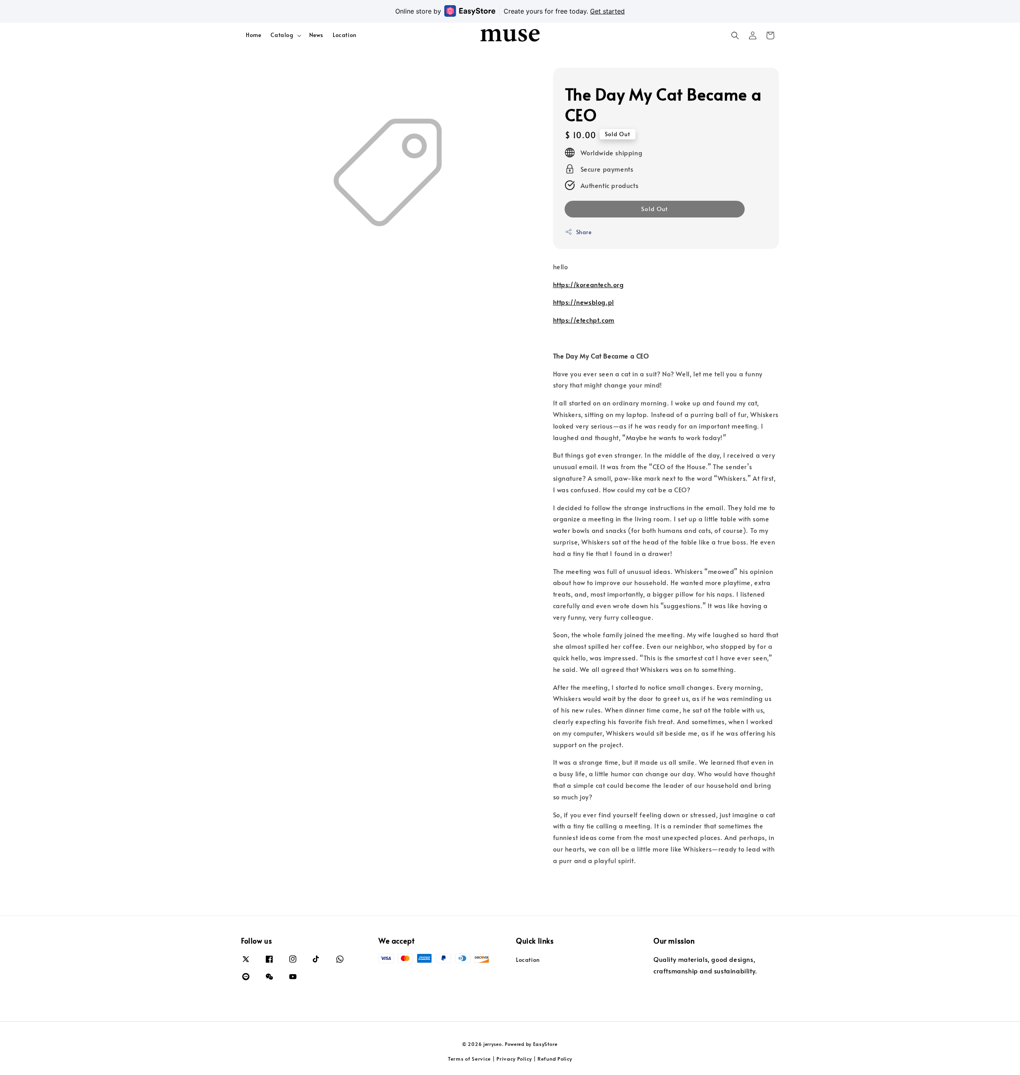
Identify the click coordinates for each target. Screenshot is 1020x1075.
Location (345, 35)
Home (253, 35)
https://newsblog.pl (583, 302)
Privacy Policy (514, 1058)
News (316, 35)
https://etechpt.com (583, 319)
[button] (735, 35)
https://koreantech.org (588, 284)
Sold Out (654, 208)
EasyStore (545, 1044)
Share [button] (584, 231)
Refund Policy (554, 1058)
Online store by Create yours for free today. (510, 11)
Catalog (282, 35)
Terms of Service (469, 1058)
